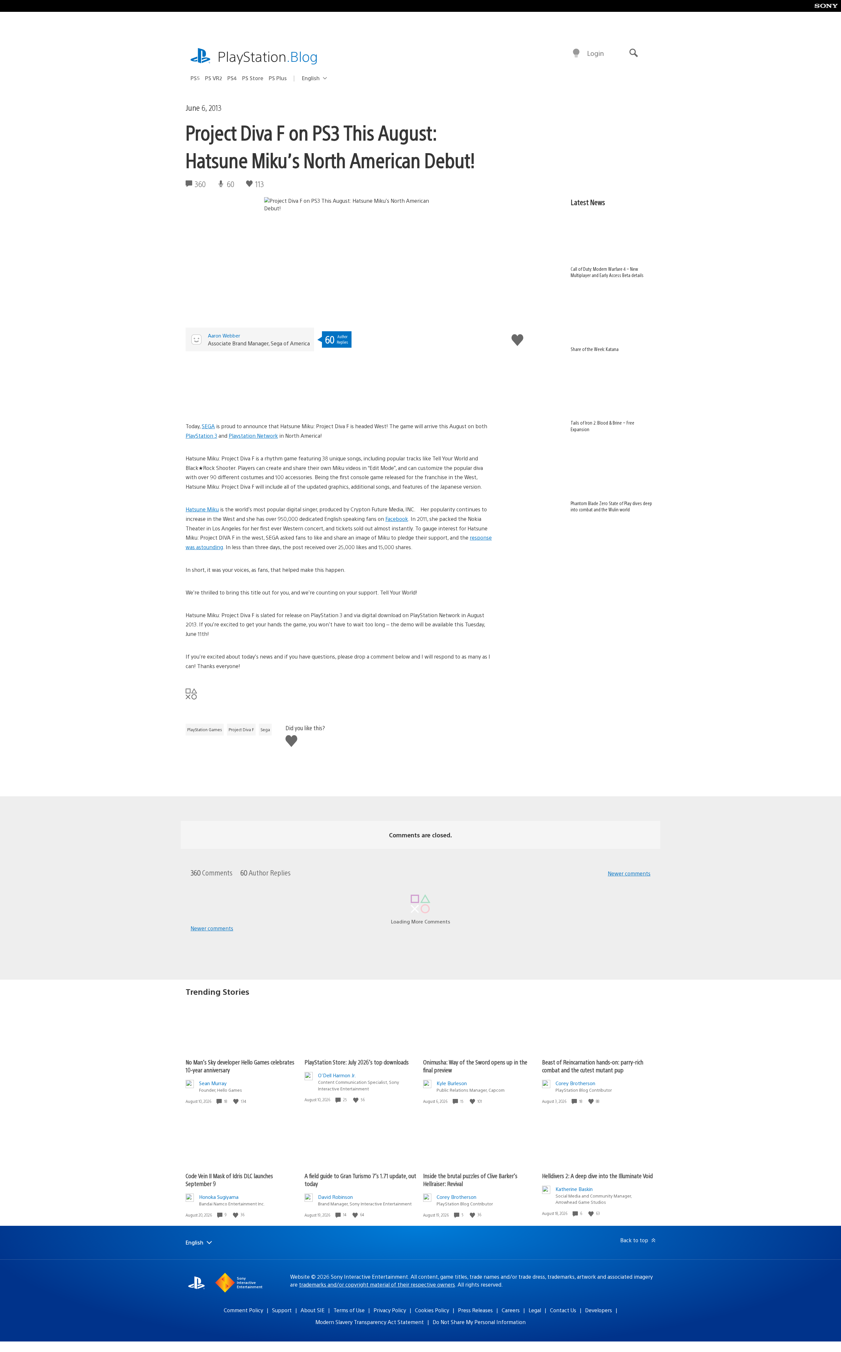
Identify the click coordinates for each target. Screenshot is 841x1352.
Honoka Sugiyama (219, 1197)
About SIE (313, 1310)
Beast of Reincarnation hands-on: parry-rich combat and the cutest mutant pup (592, 1066)
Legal (535, 1310)
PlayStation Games (204, 729)
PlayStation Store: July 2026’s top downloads (357, 1062)
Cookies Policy (432, 1310)
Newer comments (629, 873)
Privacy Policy (390, 1310)
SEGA (208, 426)
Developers (598, 1310)
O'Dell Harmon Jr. (337, 1075)
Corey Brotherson (575, 1083)
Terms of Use (349, 1310)
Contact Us (563, 1310)
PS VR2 (213, 78)
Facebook (396, 518)
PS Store (252, 78)
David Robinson (335, 1197)
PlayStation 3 (201, 435)
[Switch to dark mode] (576, 53)
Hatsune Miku (202, 509)
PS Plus (278, 78)
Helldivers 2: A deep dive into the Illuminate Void (597, 1175)
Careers (511, 1310)
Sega (265, 729)
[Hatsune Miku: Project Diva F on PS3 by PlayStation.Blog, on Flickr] (339, 383)
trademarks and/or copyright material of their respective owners (377, 1284)
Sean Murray (213, 1083)
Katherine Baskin (574, 1189)
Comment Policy (243, 1310)
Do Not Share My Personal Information (479, 1321)
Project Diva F (241, 729)
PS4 (232, 78)
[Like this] (236, 1101)
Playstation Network (253, 435)
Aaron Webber (224, 335)
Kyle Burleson (452, 1083)
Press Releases (475, 1310)
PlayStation (267, 56)
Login (595, 53)
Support (282, 1310)
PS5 (195, 78)
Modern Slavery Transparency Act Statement (369, 1321)
